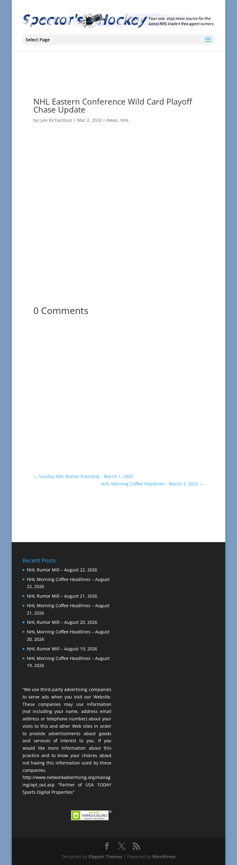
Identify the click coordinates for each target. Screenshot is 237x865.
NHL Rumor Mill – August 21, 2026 (62, 596)
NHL (124, 120)
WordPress (164, 856)
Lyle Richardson (56, 120)
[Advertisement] (118, 237)
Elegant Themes (105, 856)
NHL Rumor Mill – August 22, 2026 (62, 570)
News (112, 120)
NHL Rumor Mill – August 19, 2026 (62, 649)
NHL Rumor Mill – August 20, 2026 (62, 622)
